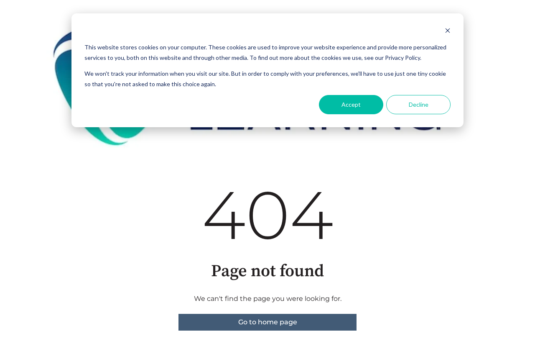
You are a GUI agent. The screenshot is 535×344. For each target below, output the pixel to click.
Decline (418, 104)
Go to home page (267, 322)
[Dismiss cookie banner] (448, 31)
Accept (351, 104)
